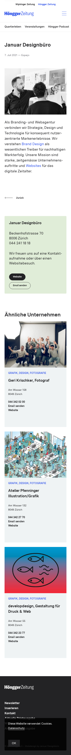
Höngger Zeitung (47, 4)
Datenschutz (16, 728)
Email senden (16, 406)
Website (13, 410)
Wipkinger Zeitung (25, 4)
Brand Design (33, 144)
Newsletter (12, 703)
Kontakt (10, 713)
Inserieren (11, 708)
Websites (33, 166)
